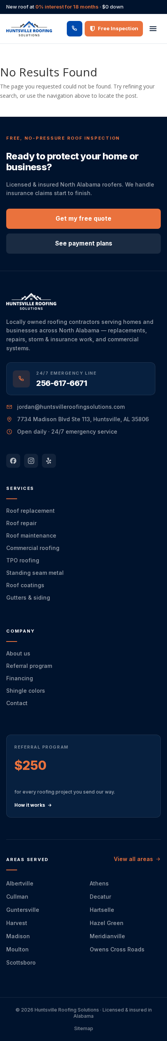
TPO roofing (22, 560)
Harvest (16, 923)
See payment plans (83, 243)
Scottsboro (21, 962)
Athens (99, 883)
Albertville (19, 883)
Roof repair (21, 523)
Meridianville (107, 936)
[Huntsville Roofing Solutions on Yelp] (49, 461)
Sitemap (83, 1028)
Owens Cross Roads (117, 949)
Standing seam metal (35, 572)
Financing (19, 678)
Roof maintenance (31, 535)
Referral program (29, 665)
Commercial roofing (32, 548)
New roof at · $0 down (65, 6)
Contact (17, 703)
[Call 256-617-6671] (74, 28)
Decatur (100, 896)
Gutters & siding (28, 597)
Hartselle (102, 909)
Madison (18, 936)
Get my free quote (83, 218)
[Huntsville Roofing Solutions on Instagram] (31, 461)
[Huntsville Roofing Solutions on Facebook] (13, 461)
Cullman (17, 896)
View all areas (133, 859)
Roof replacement (30, 510)
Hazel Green (107, 923)
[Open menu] (153, 28)
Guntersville (22, 909)
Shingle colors (25, 690)
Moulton (17, 949)
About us (18, 653)
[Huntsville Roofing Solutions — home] (29, 28)
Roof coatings (25, 585)
